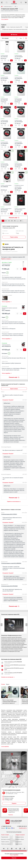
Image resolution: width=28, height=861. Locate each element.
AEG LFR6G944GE (18, 78)
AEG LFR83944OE (18, 164)
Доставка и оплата (5, 839)
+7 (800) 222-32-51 (22, 826)
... (17, 220)
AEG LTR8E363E (6, 265)
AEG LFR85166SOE (19, 143)
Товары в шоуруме (20, 834)
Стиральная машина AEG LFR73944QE (9, 586)
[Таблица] (26, 38)
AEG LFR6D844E (18, 99)
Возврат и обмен (20, 839)
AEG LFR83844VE (6, 345)
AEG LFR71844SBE (4, 164)
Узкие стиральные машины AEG (14, 27)
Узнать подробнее (14, 854)
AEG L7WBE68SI (19, 187)
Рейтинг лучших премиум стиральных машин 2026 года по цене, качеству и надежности (10, 695)
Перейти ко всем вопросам (13, 501)
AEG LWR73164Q (6, 209)
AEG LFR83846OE (4, 143)
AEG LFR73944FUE (19, 56)
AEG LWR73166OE (20, 209)
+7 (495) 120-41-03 (6, 826)
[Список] (23, 38)
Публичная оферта (5, 844)
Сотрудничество (20, 837)
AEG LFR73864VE (4, 78)
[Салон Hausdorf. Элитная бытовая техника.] (1, 6)
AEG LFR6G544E (4, 99)
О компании (18, 841)
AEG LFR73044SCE (19, 121)
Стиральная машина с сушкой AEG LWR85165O (11, 563)
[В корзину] (11, 60)
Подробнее (10, 814)
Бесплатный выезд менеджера (14, 832)
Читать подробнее (6, 301)
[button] (1, 624)
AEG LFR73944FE (4, 121)
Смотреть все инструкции (7, 677)
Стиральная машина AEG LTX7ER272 (9, 514)
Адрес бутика (19, 844)
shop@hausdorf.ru (23, 828)
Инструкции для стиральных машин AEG (11, 659)
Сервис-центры (5, 841)
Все (3, 27)
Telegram (9, 828)
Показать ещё (13, 217)
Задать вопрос (14, 388)
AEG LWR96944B (6, 186)
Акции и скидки (5, 834)
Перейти (14, 803)
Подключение (4, 837)
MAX (14, 828)
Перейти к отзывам (5, 258)
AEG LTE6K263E (4, 56)
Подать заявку (14, 237)
